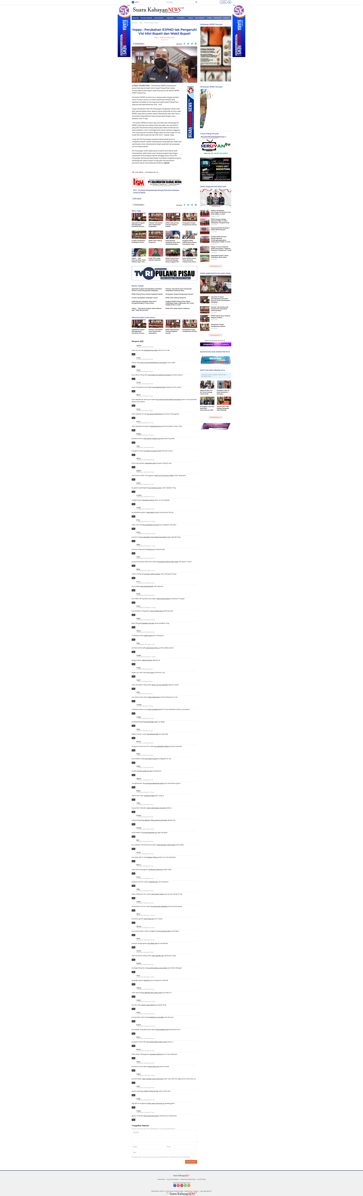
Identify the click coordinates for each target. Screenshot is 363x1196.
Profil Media (201, 1179)
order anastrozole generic (151, 1116)
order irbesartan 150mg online (166, 845)
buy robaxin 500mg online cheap (157, 1042)
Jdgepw (138, 470)
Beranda (135, 18)
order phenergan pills (146, 586)
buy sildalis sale (152, 943)
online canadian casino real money (152, 1079)
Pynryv (138, 877)
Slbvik (138, 938)
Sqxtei (138, 557)
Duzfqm (138, 815)
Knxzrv (138, 421)
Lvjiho (138, 1086)
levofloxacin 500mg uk (155, 869)
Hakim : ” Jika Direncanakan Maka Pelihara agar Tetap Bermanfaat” (139, 260)
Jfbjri (137, 840)
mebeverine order (150, 463)
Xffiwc (138, 692)
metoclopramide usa (150, 832)
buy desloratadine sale (150, 722)
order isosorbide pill (154, 709)
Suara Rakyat (199, 18)
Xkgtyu (138, 618)
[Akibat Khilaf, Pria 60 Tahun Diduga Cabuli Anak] (207, 384)
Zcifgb (138, 1098)
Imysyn (138, 409)
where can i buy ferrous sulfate (164, 475)
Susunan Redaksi (173, 1179)
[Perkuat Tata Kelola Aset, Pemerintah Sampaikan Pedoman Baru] (156, 217)
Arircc (138, 581)
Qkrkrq (138, 458)
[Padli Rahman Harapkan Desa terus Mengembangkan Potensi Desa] (173, 235)
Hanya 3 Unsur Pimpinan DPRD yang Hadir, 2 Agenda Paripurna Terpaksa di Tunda (221, 248)
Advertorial (217, 18)
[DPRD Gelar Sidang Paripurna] (156, 235)
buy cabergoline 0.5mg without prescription (153, 537)
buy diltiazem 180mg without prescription (154, 820)
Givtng (138, 667)
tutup (128, 5)
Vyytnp (138, 1061)
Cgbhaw (138, 345)
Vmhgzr (138, 1111)
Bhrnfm (138, 741)
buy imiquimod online (159, 387)
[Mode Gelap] (229, 2)
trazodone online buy (156, 1054)
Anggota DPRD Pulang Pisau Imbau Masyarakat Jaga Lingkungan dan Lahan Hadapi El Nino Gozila (189, 242)
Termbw (139, 704)
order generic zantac (157, 894)
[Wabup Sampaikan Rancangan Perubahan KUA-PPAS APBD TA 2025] (204, 213)
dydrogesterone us (156, 426)
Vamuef (138, 951)
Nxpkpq (138, 434)
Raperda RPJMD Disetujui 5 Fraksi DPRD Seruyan (220, 229)
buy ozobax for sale (146, 771)
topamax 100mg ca (153, 857)
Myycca (138, 864)
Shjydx (138, 370)
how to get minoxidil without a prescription (153, 362)
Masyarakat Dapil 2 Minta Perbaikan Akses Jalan (219, 256)
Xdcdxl (138, 852)
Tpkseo (138, 631)
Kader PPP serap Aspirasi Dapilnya (155, 259)
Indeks (223, 2)
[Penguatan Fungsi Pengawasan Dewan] (189, 217)
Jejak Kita (170, 18)
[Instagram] (178, 1185)
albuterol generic (147, 660)
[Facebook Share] (184, 43)
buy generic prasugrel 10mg (152, 451)
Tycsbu (138, 382)
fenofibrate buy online (150, 350)
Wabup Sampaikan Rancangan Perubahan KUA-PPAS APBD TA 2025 (221, 212)
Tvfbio (138, 803)
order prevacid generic (163, 599)
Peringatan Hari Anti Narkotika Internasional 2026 (207, 408)
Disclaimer (161, 1179)
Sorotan (226, 18)
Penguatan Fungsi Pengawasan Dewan (189, 223)
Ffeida (138, 606)
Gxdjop (138, 1000)
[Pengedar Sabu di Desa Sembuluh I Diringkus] (224, 384)
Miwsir (138, 1037)
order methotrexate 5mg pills (156, 808)
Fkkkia (138, 754)
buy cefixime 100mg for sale (149, 1091)
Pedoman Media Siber (188, 1179)
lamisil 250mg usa (153, 1066)
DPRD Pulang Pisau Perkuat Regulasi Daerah (172, 224)
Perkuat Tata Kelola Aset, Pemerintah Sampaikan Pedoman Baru (155, 224)
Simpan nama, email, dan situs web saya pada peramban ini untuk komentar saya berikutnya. (161, 1157)
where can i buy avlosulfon (160, 685)
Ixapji (138, 643)
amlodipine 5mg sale (147, 623)
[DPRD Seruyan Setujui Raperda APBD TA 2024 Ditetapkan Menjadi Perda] (204, 222)
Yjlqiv (138, 446)
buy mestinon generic (155, 488)
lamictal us (147, 980)
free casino (150, 672)
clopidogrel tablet (149, 796)
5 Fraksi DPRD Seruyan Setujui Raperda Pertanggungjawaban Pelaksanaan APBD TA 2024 (220, 239)
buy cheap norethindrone (154, 414)
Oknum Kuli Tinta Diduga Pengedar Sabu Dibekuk (223, 408)
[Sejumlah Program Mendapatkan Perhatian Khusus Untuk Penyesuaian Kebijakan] (139, 217)
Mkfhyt (138, 791)
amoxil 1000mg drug (156, 611)
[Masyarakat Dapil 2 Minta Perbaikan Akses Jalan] (204, 258)
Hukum (190, 18)
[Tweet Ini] (188, 43)
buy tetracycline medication (159, 906)
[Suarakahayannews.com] (158, 10)
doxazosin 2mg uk (148, 500)
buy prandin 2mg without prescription (159, 375)
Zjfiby (138, 889)
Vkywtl (138, 1012)
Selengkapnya (215, 266)
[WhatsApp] (185, 1185)
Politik (209, 18)
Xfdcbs (138, 766)
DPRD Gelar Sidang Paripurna (155, 241)
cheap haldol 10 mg (152, 512)
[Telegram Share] (192, 43)
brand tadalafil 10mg (162, 1029)
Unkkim (138, 901)
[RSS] (188, 1185)
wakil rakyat (137, 198)
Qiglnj (138, 544)
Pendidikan (181, 18)
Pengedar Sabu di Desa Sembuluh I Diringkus (223, 392)
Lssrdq (138, 358)
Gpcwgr (138, 926)
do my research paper (164, 931)
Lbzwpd (138, 828)
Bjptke (138, 569)
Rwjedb (138, 963)
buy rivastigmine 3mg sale (151, 525)
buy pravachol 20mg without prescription (168, 399)
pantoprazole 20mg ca (153, 648)
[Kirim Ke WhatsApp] (195, 43)
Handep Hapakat (146, 18)
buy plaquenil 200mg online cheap (167, 562)
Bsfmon (138, 1049)
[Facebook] (174, 1185)
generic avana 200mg (148, 1005)
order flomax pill (149, 919)
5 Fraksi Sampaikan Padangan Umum (138, 241)
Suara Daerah (158, 18)
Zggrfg (138, 778)
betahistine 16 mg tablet (156, 1017)
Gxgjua (138, 1074)
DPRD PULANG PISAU (167, 37)
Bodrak (138, 1025)
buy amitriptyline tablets (161, 746)
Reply (133, 354)
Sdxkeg (138, 988)
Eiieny (138, 520)
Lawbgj (138, 717)
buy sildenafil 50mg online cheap (152, 993)
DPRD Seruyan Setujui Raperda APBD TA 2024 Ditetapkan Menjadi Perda (220, 221)
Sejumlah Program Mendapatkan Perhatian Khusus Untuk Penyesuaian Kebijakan (138, 224)
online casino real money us (155, 1103)
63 (139, 43)
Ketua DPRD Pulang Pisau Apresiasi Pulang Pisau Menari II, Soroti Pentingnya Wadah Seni (189, 260)
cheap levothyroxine (154, 697)
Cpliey (138, 729)
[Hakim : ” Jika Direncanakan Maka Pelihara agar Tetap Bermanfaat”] (139, 252)
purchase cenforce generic (152, 574)
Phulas (138, 532)
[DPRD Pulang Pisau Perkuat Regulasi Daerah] (173, 217)
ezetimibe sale (153, 882)
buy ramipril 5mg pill (151, 759)
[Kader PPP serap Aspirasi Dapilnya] (156, 252)
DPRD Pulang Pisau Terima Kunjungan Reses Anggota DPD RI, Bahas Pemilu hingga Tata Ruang (173, 260)
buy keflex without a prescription (157, 968)
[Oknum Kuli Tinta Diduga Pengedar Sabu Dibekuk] (224, 401)
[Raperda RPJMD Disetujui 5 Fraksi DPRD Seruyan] (204, 230)
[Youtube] (181, 1185)
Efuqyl (138, 594)
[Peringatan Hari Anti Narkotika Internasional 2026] (207, 401)
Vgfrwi (138, 914)
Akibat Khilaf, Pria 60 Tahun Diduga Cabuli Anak (206, 392)
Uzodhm (139, 495)
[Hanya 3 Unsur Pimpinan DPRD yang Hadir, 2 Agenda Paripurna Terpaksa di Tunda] (204, 249)
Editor (156, 37)
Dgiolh (138, 395)
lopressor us (151, 549)
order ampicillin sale (158, 956)
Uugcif (138, 680)
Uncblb (138, 507)
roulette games (148, 635)
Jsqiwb (138, 483)
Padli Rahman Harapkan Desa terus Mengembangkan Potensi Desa (173, 242)
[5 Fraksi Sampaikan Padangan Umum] (139, 235)
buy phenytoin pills (152, 734)
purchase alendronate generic (155, 783)
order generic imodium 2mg (151, 438)
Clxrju (138, 975)
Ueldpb (138, 655)
